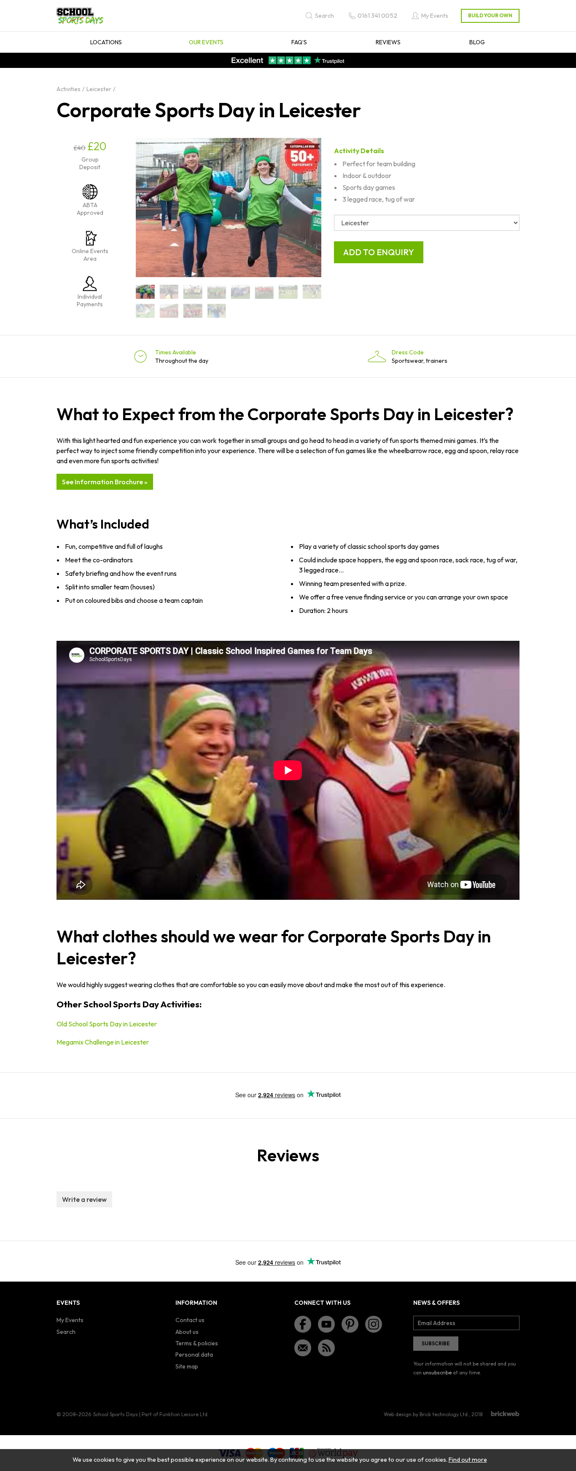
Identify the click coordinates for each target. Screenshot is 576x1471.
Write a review (84, 1199)
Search (66, 1332)
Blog (477, 42)
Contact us (190, 1320)
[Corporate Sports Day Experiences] (265, 291)
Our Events (206, 42)
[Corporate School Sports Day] (169, 291)
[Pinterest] (350, 1324)
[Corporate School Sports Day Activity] (193, 291)
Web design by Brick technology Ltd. (426, 1414)
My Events (70, 1320)
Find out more (468, 1459)
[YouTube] (326, 1324)
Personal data (194, 1354)
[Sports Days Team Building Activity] (169, 310)
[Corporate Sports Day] (288, 291)
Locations (106, 42)
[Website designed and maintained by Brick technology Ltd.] (505, 1413)
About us (187, 1332)
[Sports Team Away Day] (193, 310)
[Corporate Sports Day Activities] (241, 291)
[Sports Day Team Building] (312, 291)
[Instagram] (373, 1324)
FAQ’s (299, 42)
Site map (186, 1366)
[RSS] (326, 1347)
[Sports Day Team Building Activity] (145, 310)
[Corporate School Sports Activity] (145, 291)
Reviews (388, 42)
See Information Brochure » (105, 482)
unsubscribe (437, 1372)
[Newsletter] (303, 1347)
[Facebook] (303, 1324)
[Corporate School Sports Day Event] (217, 291)
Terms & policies (196, 1343)
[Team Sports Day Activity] (217, 310)
